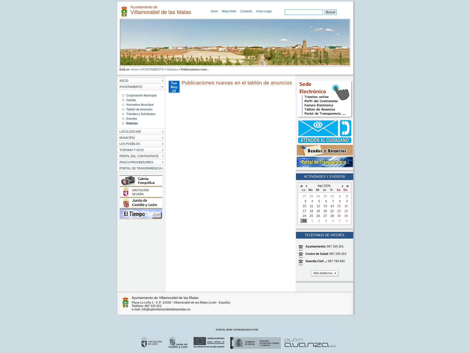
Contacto (246, 11)
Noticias (172, 69)
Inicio (214, 11)
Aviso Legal (264, 11)
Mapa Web (229, 11)
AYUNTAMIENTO (152, 69)
